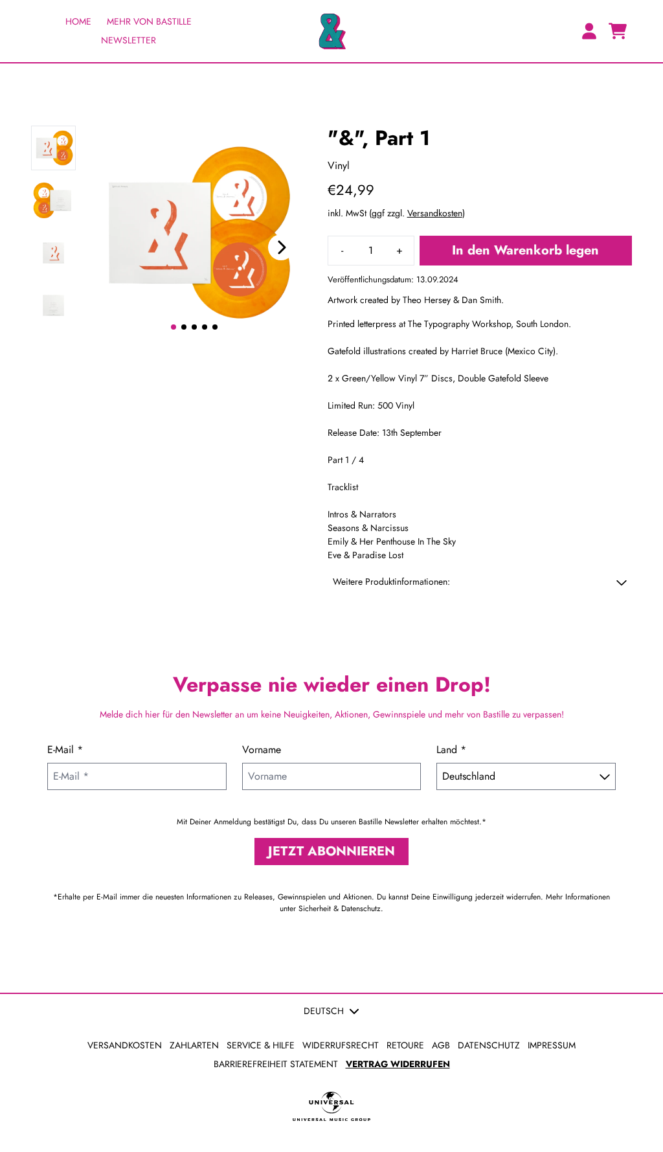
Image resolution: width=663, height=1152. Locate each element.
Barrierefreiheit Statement (276, 1063)
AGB (441, 1045)
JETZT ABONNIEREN (331, 851)
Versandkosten (434, 213)
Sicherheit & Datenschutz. (340, 908)
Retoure (405, 1045)
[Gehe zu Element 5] (215, 327)
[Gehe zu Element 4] (204, 327)
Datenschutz (489, 1045)
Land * (451, 749)
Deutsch (324, 1010)
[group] (53, 148)
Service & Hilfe (261, 1045)
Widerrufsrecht (340, 1045)
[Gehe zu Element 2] (183, 327)
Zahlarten (194, 1045)
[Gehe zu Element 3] (194, 327)
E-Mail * (65, 749)
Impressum (552, 1045)
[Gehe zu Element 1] (173, 327)
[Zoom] (194, 233)
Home (78, 21)
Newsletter (128, 40)
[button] (480, 582)
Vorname (261, 749)
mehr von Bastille (149, 21)
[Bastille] (331, 31)
